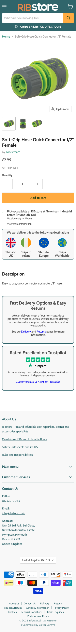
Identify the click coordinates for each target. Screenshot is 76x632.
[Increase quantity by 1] (37, 184)
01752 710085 (11, 501)
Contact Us (30, 603)
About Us (14, 603)
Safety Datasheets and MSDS (20, 447)
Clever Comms (47, 624)
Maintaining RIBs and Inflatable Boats (24, 439)
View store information (19, 224)
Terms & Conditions (31, 612)
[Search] (68, 18)
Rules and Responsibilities (17, 455)
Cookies (12, 612)
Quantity (7, 175)
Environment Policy (38, 616)
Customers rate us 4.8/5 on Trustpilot (38, 381)
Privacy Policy (61, 607)
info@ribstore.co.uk (13, 513)
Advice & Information (37, 607)
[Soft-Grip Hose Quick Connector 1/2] (8, 123)
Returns (41, 331)
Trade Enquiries (55, 612)
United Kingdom (36, 560)
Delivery (26, 331)
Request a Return (12, 607)
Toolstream (13, 152)
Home (6, 36)
